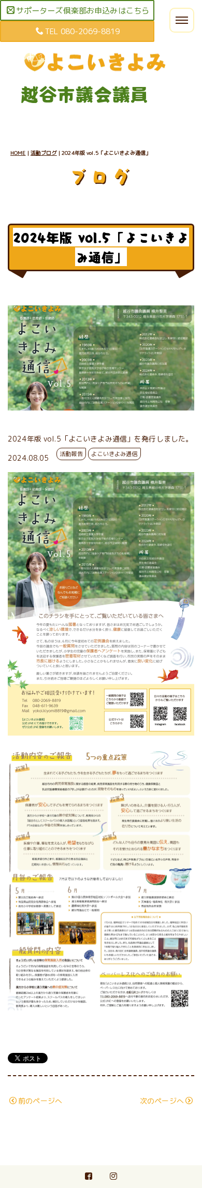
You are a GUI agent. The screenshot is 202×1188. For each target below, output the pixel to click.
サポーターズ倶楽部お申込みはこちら (82, 10)
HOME (18, 152)
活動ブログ (44, 152)
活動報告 (71, 454)
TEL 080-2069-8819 (82, 31)
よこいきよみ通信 (114, 454)
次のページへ (162, 1101)
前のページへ (40, 1101)
